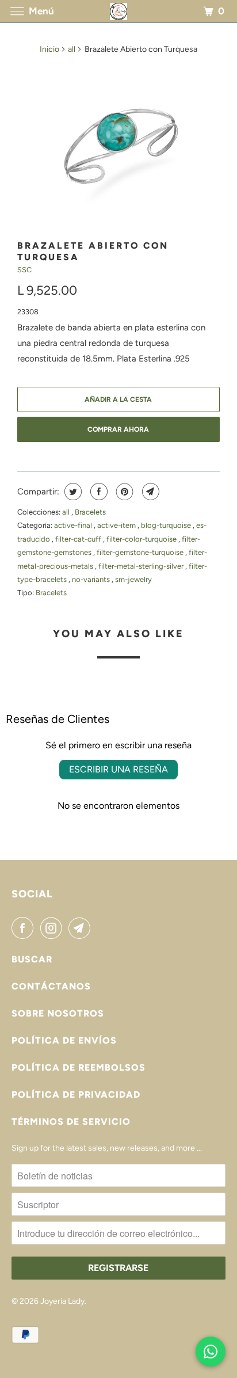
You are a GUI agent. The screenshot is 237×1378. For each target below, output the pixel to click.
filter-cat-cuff (79, 539)
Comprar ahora (118, 429)
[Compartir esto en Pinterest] (123, 491)
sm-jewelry (133, 579)
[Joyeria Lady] (118, 11)
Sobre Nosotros (58, 1013)
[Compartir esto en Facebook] (97, 491)
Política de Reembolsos (79, 1067)
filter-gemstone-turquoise (141, 552)
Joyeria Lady (62, 1301)
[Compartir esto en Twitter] (72, 491)
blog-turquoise (167, 525)
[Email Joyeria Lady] (81, 928)
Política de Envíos (64, 1040)
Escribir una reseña (118, 769)
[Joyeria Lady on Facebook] (25, 928)
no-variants (92, 579)
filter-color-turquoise (142, 539)
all (71, 49)
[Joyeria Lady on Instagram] (53, 928)
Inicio (49, 49)
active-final (74, 525)
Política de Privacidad (76, 1094)
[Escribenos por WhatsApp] (210, 1351)
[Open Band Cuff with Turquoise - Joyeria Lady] (118, 148)
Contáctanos (51, 986)
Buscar (32, 959)
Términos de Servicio (71, 1121)
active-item (117, 525)
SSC (24, 269)
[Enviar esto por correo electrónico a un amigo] (149, 491)
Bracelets (90, 512)
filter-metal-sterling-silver (141, 566)
